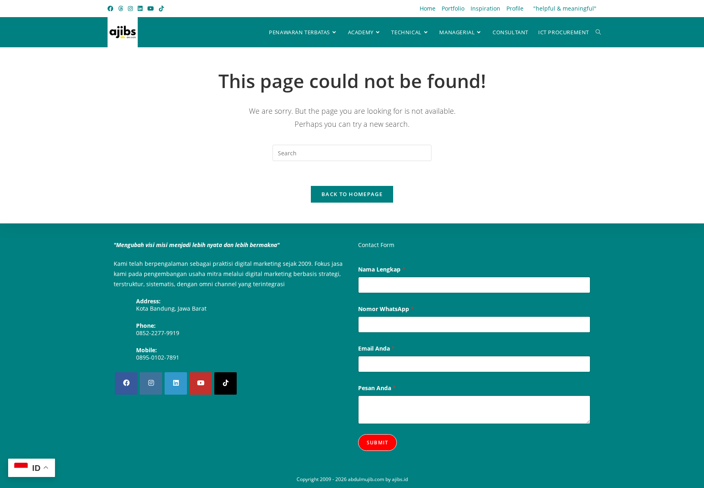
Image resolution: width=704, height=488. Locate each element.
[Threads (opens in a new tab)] (120, 8)
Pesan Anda (377, 387)
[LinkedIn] (176, 383)
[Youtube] (200, 383)
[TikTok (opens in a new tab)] (161, 8)
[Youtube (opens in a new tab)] (150, 8)
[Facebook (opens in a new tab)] (112, 8)
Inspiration (485, 8)
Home (428, 8)
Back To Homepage (352, 194)
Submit (377, 442)
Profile (515, 8)
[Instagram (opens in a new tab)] (130, 8)
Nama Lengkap (381, 269)
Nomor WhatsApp (386, 308)
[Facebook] (126, 383)
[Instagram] (151, 383)
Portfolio (453, 8)
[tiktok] (225, 383)
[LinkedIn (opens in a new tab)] (140, 8)
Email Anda (376, 348)
